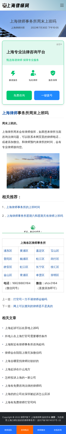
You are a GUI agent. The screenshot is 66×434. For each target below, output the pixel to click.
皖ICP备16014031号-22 (49, 420)
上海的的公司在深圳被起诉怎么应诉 (27, 394)
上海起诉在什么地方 (17, 369)
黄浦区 (24, 250)
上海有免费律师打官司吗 (20, 402)
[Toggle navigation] (62, 5)
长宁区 (40, 267)
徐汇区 (55, 267)
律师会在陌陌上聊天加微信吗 (23, 352)
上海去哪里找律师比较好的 (22, 361)
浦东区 (8, 250)
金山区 (8, 275)
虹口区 (24, 267)
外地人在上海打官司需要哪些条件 (26, 336)
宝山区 (55, 250)
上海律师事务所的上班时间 (23, 207)
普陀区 (8, 259)
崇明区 (55, 275)
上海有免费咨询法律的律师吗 (23, 385)
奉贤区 (40, 275)
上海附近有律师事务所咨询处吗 (24, 344)
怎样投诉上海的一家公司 (20, 377)
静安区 (8, 267)
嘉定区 (40, 250)
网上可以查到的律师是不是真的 (33, 306)
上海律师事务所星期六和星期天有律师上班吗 (35, 215)
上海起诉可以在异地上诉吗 (22, 328)
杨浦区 (24, 259)
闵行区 (55, 259)
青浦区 (24, 275)
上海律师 (10, 112)
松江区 (40, 259)
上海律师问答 (18, 27)
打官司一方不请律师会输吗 (30, 299)
